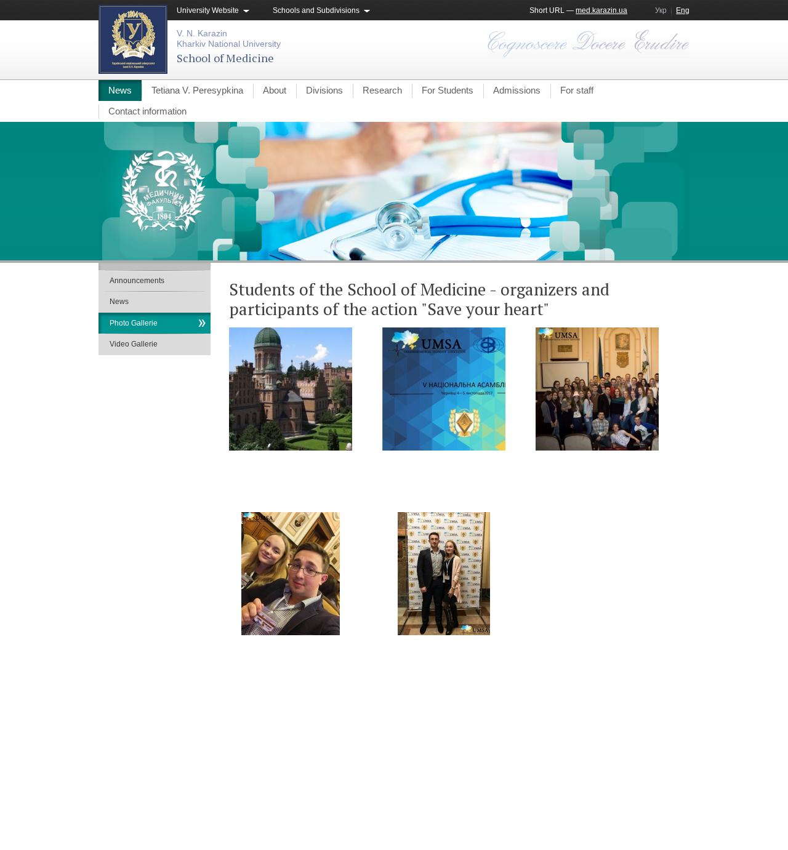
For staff (576, 90)
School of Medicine (225, 57)
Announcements (137, 280)
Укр (661, 10)
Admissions (517, 90)
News (120, 90)
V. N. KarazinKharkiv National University (229, 38)
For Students (447, 90)
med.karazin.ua (601, 10)
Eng (683, 10)
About (274, 90)
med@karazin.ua (661, 804)
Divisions (324, 90)
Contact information (147, 111)
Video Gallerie (134, 344)
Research (382, 90)
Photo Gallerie (134, 323)
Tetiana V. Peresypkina (197, 90)
